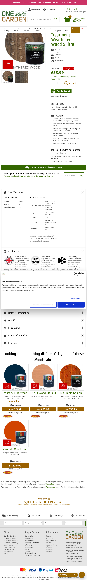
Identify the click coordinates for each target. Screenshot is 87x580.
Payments (29, 538)
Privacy (48, 543)
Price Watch (29, 540)
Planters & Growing (37, 30)
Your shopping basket (67, 18)
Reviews (49, 536)
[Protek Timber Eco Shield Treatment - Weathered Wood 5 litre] (7, 77)
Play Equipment (58, 30)
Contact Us (50, 9)
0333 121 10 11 (75, 9)
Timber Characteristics (30, 552)
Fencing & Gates (16, 30)
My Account (36, 9)
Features (60, 115)
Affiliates (49, 547)
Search (55, 19)
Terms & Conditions (32, 555)
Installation (29, 547)
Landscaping (48, 29)
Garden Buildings (6, 30)
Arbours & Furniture (26, 30)
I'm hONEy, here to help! (68, 575)
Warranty (28, 545)
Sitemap (49, 551)
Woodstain (50, 484)
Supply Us (49, 549)
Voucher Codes (51, 545)
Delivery (60, 103)
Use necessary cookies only (43, 305)
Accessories (75, 29)
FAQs (27, 549)
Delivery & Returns (32, 543)
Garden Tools (67, 30)
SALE (83, 29)
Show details (75, 298)
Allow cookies (71, 305)
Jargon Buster (51, 540)
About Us (49, 538)
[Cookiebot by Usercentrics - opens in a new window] (75, 274)
